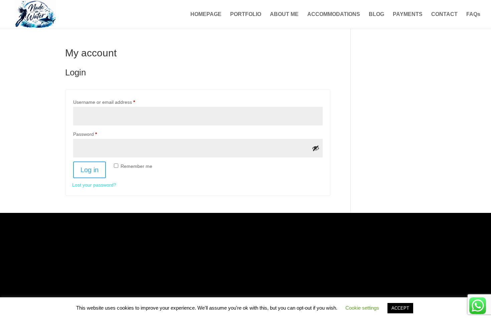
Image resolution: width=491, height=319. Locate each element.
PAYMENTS (408, 14)
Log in (89, 170)
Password (94, 134)
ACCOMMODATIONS (333, 14)
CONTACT (444, 14)
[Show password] (315, 148)
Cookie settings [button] (362, 308)
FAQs (473, 14)
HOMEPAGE (205, 14)
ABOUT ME (284, 14)
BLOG (376, 14)
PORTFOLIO (245, 14)
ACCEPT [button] (400, 308)
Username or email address (113, 102)
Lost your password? (94, 185)
